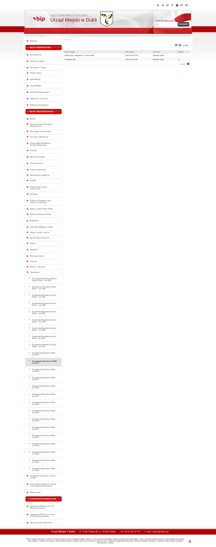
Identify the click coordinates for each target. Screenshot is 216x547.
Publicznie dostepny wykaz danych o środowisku (40, 201)
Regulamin (34, 220)
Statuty (32, 243)
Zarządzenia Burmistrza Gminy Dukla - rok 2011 (44, 345)
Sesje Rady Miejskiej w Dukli (41, 227)
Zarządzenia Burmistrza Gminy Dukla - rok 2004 (44, 288)
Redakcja (33, 41)
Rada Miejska (35, 79)
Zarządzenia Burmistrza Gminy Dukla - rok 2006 (44, 304)
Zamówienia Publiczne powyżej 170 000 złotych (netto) (42, 515)
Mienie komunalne (37, 157)
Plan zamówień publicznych (41, 523)
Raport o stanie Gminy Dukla (41, 209)
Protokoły (34, 194)
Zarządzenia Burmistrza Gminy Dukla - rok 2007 (44, 312)
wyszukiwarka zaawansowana (171, 28)
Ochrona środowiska (38, 170)
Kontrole (33, 150)
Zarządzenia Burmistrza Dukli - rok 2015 (44, 378)
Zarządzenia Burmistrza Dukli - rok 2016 (44, 387)
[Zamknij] (189, 541)
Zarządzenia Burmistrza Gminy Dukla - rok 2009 (44, 329)
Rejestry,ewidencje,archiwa (40, 214)
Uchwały (33, 261)
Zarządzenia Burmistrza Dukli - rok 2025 (44, 461)
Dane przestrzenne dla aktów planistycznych (41, 125)
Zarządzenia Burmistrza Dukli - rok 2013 (45, 362)
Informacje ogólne (37, 61)
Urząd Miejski (35, 86)
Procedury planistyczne (39, 137)
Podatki (33, 180)
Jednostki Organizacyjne (39, 92)
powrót (183, 64)
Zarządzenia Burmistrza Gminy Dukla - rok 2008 (44, 321)
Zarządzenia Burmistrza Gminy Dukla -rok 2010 (44, 337)
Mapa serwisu (35, 492)
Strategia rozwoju (37, 256)
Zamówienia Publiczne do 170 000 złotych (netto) (42, 507)
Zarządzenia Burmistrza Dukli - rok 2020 (44, 420)
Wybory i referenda (37, 267)
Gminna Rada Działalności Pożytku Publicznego (40, 144)
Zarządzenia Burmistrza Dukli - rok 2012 (44, 354)
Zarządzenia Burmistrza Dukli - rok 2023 (44, 445)
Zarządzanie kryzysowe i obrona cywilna (43, 477)
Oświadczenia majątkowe (40, 175)
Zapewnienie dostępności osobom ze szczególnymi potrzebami (43, 485)
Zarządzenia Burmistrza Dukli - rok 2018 (44, 403)
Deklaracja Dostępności (39, 105)
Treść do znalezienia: (165, 20)
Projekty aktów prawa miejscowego (38, 188)
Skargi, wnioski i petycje (39, 232)
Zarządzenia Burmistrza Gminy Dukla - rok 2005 (44, 296)
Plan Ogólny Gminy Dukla (40, 131)
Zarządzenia (34, 272)
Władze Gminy (36, 73)
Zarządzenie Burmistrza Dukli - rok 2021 (44, 428)
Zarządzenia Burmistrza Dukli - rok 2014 (44, 370)
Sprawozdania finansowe (39, 238)
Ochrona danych (36, 163)
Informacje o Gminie (38, 67)
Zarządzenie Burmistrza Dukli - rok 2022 (44, 436)
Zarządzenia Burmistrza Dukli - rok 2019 (44, 411)
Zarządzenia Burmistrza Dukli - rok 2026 (44, 469)
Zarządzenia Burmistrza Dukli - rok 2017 (44, 395)
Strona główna (35, 55)
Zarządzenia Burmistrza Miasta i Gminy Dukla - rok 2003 (44, 279)
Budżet (32, 119)
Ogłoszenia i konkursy (39, 98)
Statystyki (34, 249)
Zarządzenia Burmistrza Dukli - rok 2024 (44, 453)
